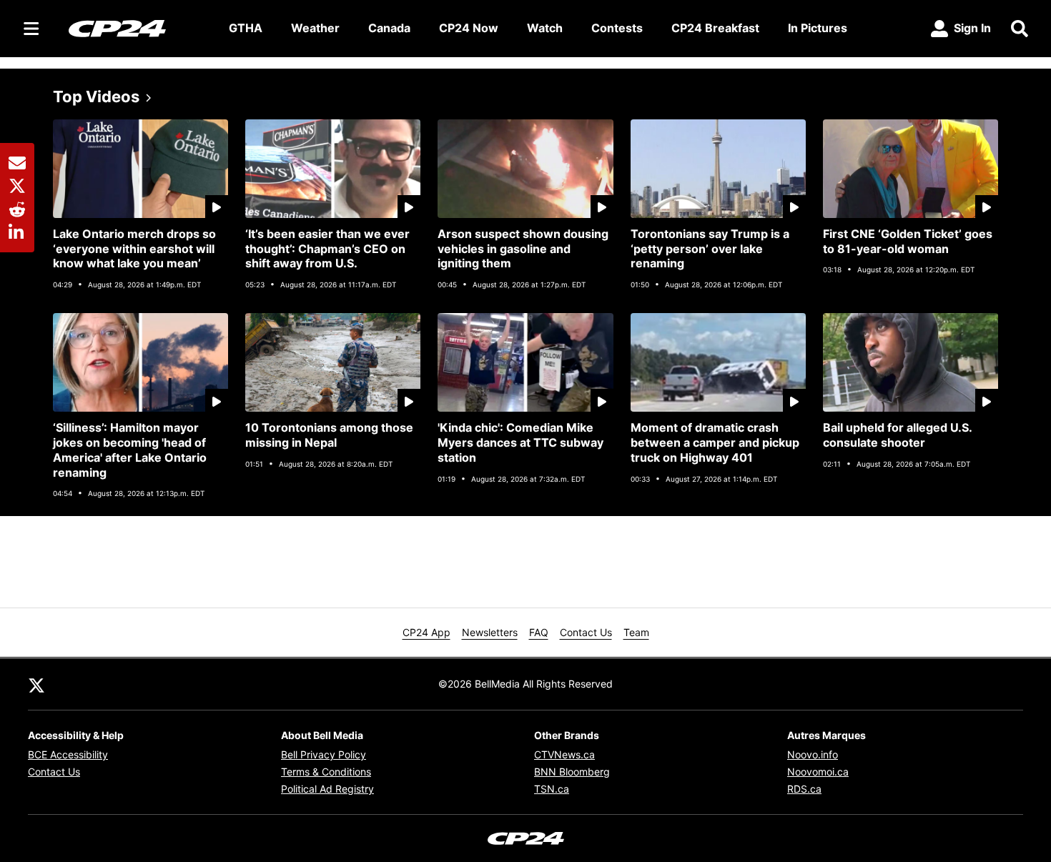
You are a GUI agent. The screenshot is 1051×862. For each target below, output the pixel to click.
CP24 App (426, 632)
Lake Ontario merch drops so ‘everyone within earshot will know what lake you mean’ (134, 249)
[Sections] (31, 28)
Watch (545, 28)
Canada (389, 28)
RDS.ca (804, 789)
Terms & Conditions (326, 772)
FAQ (538, 632)
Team (636, 632)
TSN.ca (551, 789)
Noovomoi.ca (818, 772)
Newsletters (490, 632)
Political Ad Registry (327, 789)
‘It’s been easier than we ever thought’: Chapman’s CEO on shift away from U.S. (327, 249)
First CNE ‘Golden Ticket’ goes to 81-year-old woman (907, 241)
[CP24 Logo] (137, 27)
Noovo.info (812, 754)
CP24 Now (468, 28)
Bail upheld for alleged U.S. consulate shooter (897, 435)
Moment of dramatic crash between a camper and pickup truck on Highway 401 (715, 442)
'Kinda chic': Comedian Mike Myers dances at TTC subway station (520, 442)
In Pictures (817, 28)
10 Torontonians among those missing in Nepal (329, 435)
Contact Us (586, 632)
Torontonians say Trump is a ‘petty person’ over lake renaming (710, 249)
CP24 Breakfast (715, 28)
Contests (617, 28)
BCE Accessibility (68, 754)
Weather (315, 28)
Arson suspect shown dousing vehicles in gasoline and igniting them (523, 249)
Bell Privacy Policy (323, 754)
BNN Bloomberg (572, 772)
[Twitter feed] (36, 684)
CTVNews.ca (564, 754)
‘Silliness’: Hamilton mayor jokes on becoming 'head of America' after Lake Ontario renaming (130, 449)
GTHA (245, 28)
